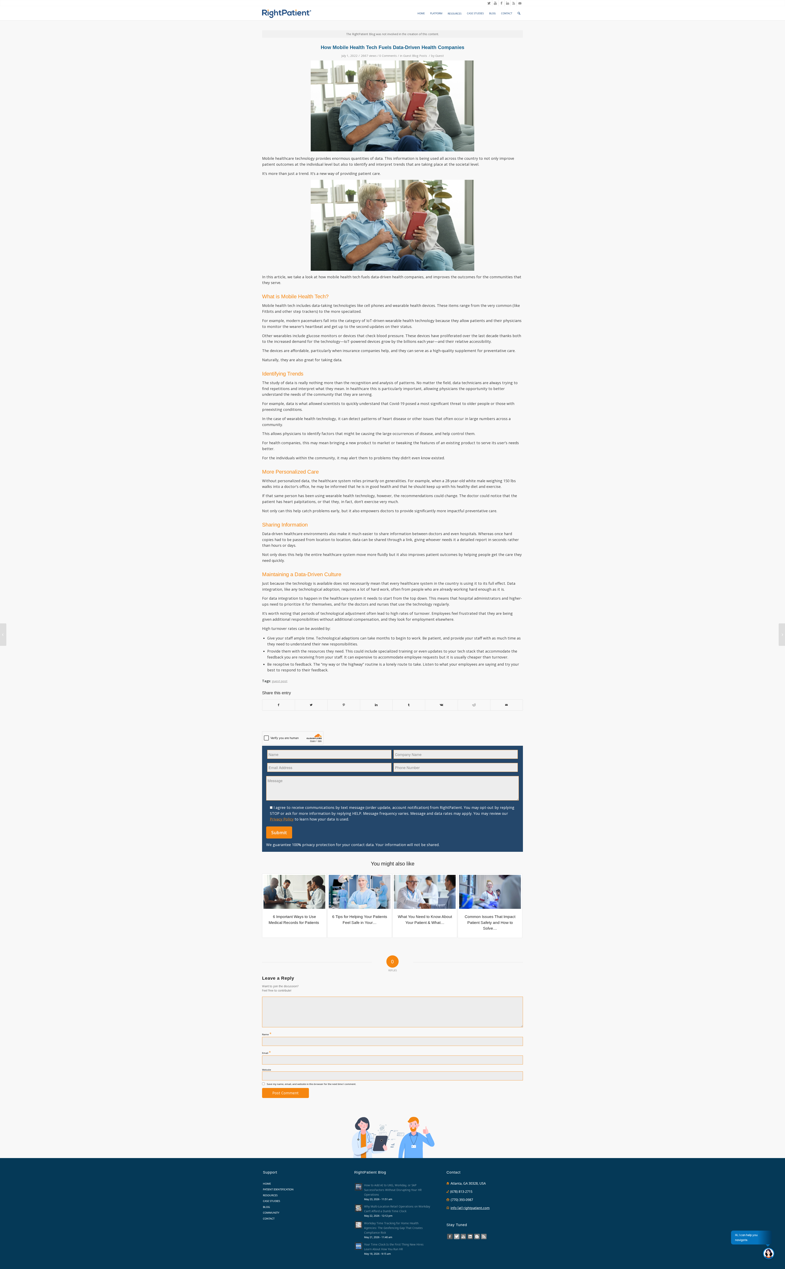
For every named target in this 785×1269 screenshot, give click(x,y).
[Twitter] (489, 3)
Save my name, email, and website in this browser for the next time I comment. (311, 1084)
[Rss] (514, 3)
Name (266, 1033)
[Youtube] (495, 3)
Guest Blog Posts (415, 56)
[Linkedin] (507, 3)
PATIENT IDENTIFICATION (278, 1189)
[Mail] (520, 3)
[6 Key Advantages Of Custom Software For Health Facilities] (782, 634)
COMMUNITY (271, 1212)
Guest (439, 56)
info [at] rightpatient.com (470, 1208)
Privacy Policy (282, 819)
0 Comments (388, 56)
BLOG (266, 1207)
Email (266, 1052)
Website (266, 1069)
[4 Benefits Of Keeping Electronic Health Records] (3, 634)
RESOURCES (270, 1195)
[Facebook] (501, 3)
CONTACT (269, 1218)
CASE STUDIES (271, 1201)
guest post (279, 681)
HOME (267, 1183)
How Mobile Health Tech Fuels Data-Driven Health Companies (392, 47)
